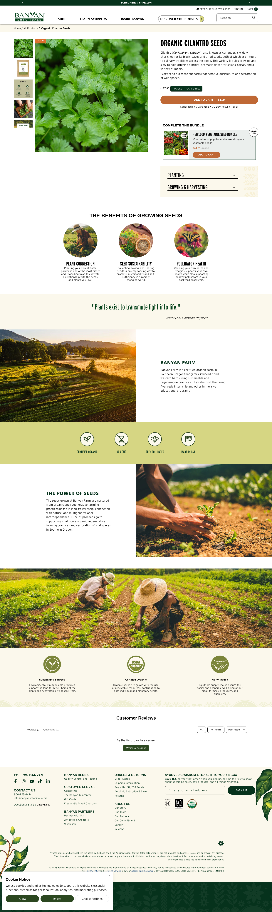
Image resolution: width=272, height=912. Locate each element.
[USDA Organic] (192, 803)
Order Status (122, 778)
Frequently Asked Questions (81, 803)
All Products (30, 28)
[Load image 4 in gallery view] (23, 109)
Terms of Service (112, 871)
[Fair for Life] (179, 803)
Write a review (136, 748)
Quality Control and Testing (80, 778)
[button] (252, 9)
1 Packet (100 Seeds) (186, 88)
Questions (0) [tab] (51, 729)
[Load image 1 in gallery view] (23, 48)
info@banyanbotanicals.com (30, 798)
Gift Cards (70, 799)
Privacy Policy (93, 871)
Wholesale (70, 824)
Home (17, 28)
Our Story (120, 807)
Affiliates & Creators (76, 819)
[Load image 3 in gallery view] (23, 88)
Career (119, 824)
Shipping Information (127, 782)
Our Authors (122, 816)
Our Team (120, 812)
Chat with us (43, 804)
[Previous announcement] (23, 3)
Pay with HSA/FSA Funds (129, 787)
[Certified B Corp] (167, 803)
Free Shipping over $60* (215, 9)
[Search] (254, 17)
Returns (119, 795)
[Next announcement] (249, 3)
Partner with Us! (74, 815)
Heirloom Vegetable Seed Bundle (215, 134)
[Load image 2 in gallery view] (23, 68)
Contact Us (70, 790)
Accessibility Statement (142, 871)
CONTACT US (25, 790)
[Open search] (201, 730)
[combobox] (237, 17)
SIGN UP (241, 790)
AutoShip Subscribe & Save (131, 791)
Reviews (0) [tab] (33, 729)
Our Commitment (125, 820)
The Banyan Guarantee (78, 794)
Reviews (119, 829)
